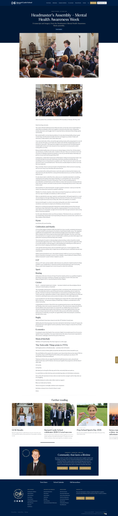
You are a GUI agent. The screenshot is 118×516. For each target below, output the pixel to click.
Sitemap (26, 512)
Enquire (116, 360)
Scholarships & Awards (64, 502)
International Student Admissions (50, 502)
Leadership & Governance (32, 501)
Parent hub (103, 2)
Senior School (46, 495)
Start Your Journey (63, 491)
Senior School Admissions (65, 495)
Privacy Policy (14, 512)
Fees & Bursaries (63, 504)
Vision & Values (30, 495)
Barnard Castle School (89, 513)
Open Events (73, 468)
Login (94, 2)
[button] (80, 114)
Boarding (45, 499)
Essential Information (48, 491)
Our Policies (30, 506)
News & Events (30, 502)
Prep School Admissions (64, 493)
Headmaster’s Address (32, 491)
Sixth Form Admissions (64, 497)
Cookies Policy (20, 512)
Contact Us (80, 498)
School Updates (59, 29)
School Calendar (59, 482)
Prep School (46, 493)
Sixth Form (46, 497)
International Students (64, 499)
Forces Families (47, 501)
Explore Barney (62, 468)
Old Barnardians (85, 468)
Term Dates (43, 482)
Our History (30, 497)
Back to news (55, 11)
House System (30, 499)
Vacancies (29, 504)
